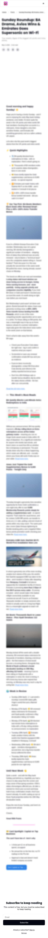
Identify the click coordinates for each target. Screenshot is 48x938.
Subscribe (24, 922)
